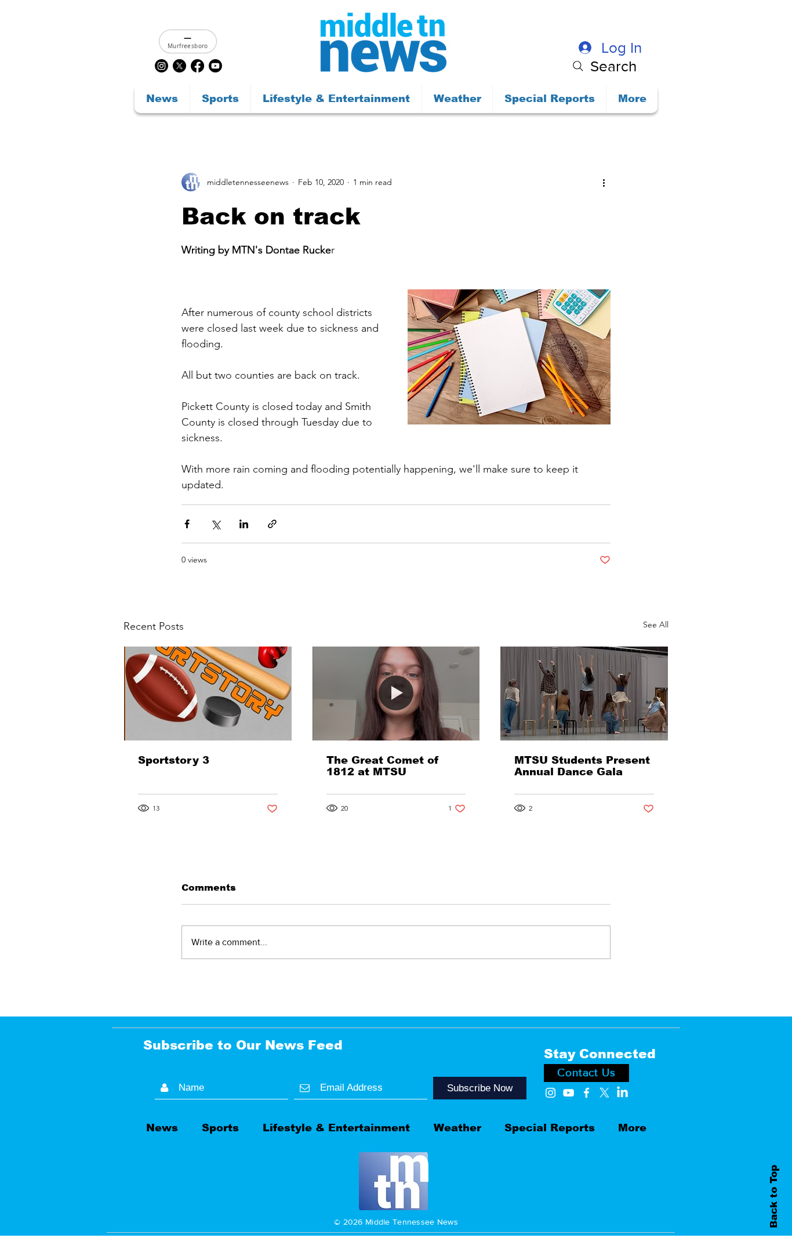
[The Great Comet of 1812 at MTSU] (396, 693)
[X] (179, 65)
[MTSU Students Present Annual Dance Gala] (584, 693)
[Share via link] (272, 523)
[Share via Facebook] (186, 523)
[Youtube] (215, 65)
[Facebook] (197, 65)
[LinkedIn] (622, 1092)
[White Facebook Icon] (586, 1092)
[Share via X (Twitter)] (215, 523)
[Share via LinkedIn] (243, 523)
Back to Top (773, 1196)
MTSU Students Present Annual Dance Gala (582, 766)
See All (656, 624)
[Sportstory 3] (208, 693)
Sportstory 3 (173, 760)
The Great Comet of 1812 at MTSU (382, 766)
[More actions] (604, 182)
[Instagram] (161, 65)
